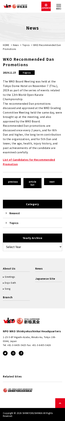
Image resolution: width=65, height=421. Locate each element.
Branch (8, 297)
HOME (6, 44)
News (16, 44)
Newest (14, 213)
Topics (26, 44)
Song (7, 288)
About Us (9, 268)
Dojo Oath (10, 282)
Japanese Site (45, 278)
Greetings (10, 276)
